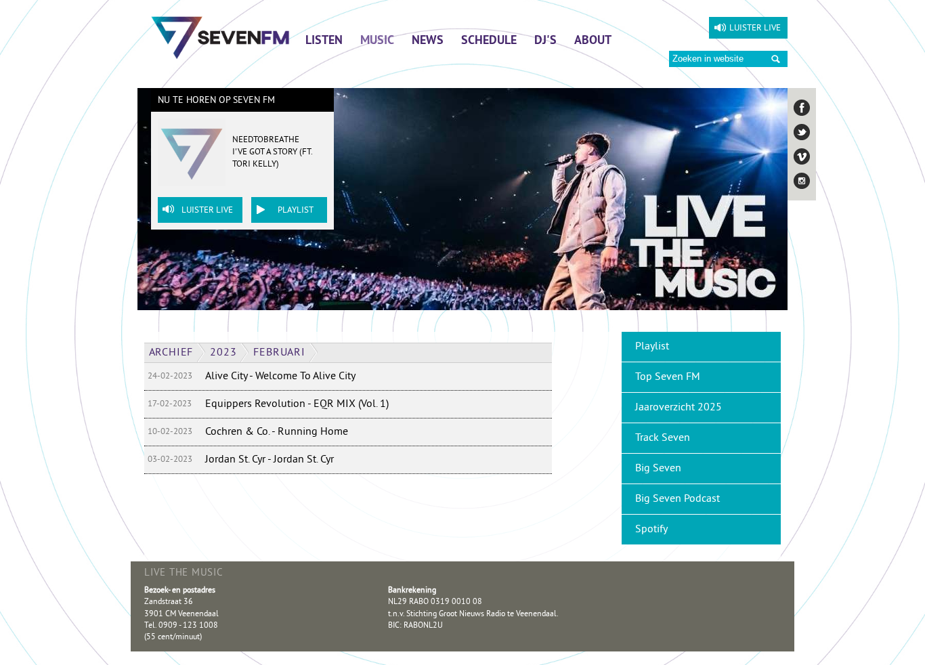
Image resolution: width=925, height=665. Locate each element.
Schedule (489, 41)
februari (279, 353)
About (592, 41)
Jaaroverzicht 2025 (678, 407)
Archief (171, 353)
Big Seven (658, 468)
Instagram (802, 181)
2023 (223, 353)
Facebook (802, 108)
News (428, 41)
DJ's (545, 41)
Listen (324, 41)
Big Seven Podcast (677, 499)
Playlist (296, 210)
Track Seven (662, 438)
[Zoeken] (776, 59)
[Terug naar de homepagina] (220, 37)
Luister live (755, 28)
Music (377, 41)
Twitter (802, 132)
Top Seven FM (667, 377)
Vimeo (802, 156)
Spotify (651, 529)
